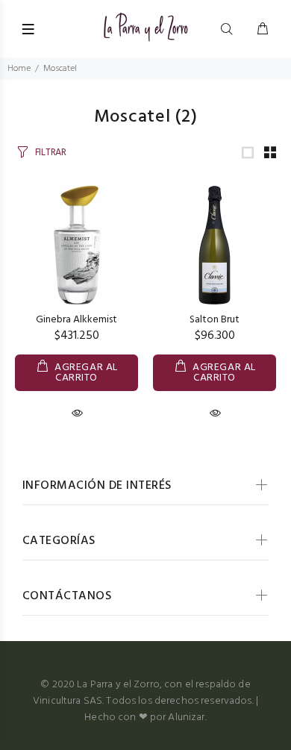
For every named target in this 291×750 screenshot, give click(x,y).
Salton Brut (215, 319)
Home (19, 68)
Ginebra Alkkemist (76, 319)
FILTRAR (50, 152)
